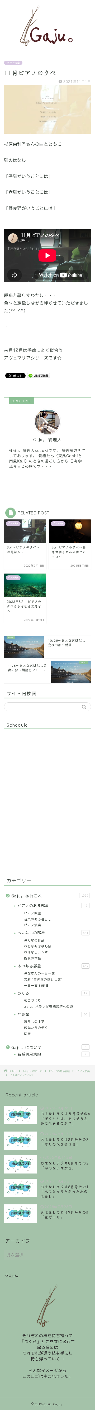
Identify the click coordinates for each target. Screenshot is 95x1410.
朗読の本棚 (32, 958)
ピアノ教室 (32, 913)
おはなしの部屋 (52, 932)
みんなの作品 (34, 940)
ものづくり (32, 1000)
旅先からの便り (36, 1027)
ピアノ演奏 (13, 62)
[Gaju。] (47, 48)
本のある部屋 (52, 965)
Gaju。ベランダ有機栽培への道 (48, 1006)
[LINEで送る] (38, 375)
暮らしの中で (34, 1021)
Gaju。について (49, 1047)
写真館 (52, 1014)
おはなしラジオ (36, 952)
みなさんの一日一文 (39, 973)
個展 (27, 1034)
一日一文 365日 (36, 985)
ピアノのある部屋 (52, 905)
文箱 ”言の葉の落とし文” (43, 979)
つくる (52, 993)
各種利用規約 (52, 1054)
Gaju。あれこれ (49, 896)
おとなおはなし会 (37, 946)
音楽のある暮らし (37, 919)
